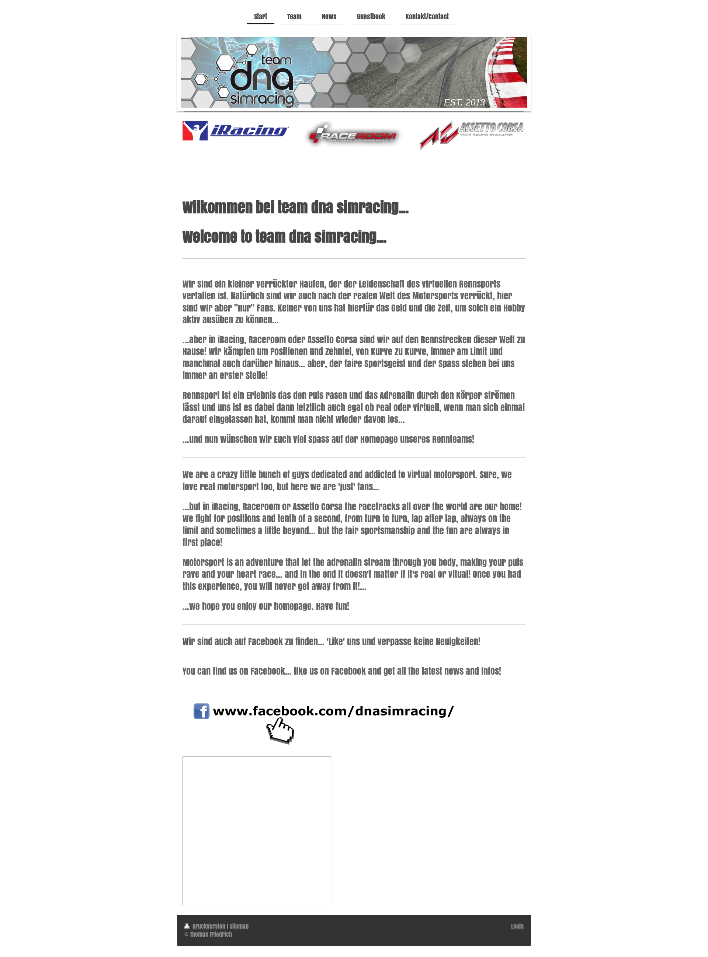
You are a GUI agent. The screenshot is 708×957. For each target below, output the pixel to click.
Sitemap (239, 926)
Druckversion (209, 926)
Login (517, 926)
